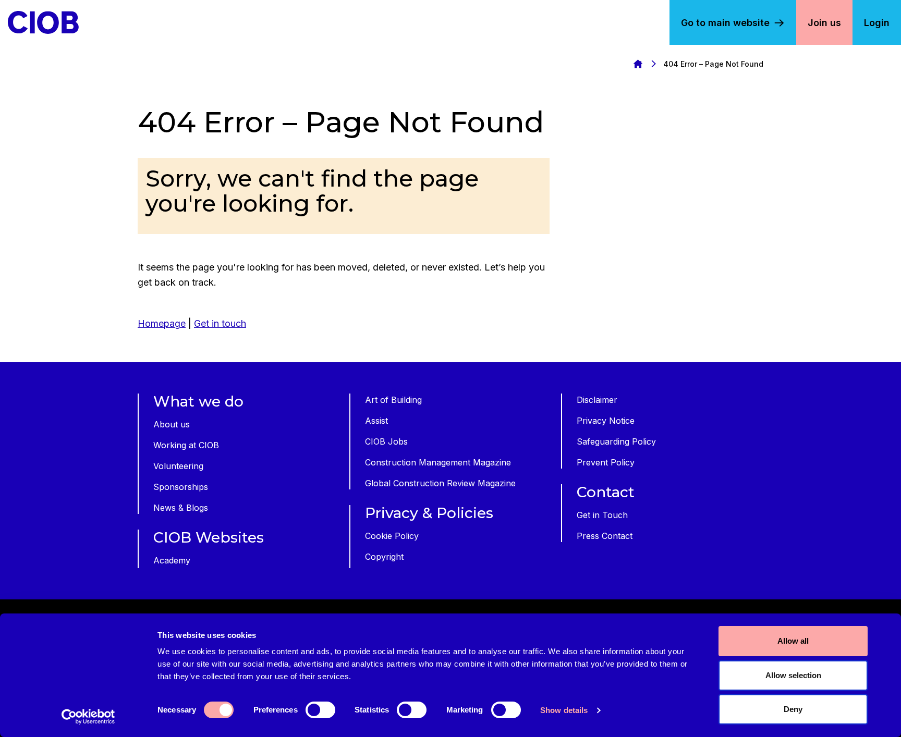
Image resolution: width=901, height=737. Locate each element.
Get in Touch (602, 515)
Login (877, 22)
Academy (171, 560)
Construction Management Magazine (438, 462)
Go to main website (725, 22)
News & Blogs (180, 507)
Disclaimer (597, 400)
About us (171, 424)
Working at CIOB (186, 445)
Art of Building (393, 400)
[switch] (320, 710)
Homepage (637, 63)
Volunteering (178, 466)
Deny (793, 709)
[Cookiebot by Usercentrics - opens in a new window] (88, 716)
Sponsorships (180, 487)
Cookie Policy (392, 536)
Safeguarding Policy (616, 441)
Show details (564, 710)
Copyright (384, 556)
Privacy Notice (606, 420)
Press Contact (604, 536)
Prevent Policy (606, 462)
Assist (376, 420)
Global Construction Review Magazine (440, 483)
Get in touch (220, 323)
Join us (824, 22)
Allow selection (793, 675)
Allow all (793, 640)
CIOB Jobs (386, 441)
